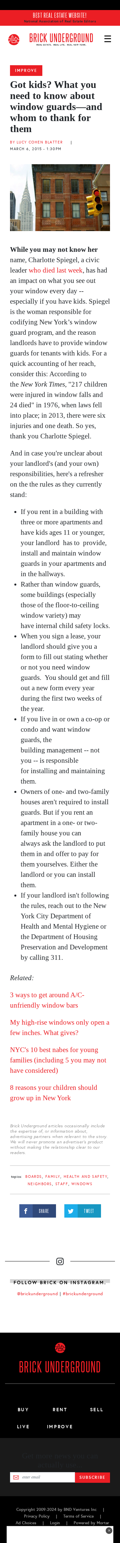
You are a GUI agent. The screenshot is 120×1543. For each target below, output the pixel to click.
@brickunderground (37, 1294)
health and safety (86, 1176)
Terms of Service (78, 1516)
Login (55, 1523)
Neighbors (40, 1184)
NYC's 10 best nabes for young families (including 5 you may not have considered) (58, 1060)
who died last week (56, 270)
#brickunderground (83, 1294)
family (52, 1176)
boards (33, 1176)
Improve (26, 70)
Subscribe (92, 1477)
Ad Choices (26, 1523)
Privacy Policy (37, 1516)
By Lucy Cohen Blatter (36, 142)
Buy (23, 1410)
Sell (97, 1410)
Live (23, 1427)
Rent (60, 1410)
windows (81, 1184)
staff (61, 1184)
